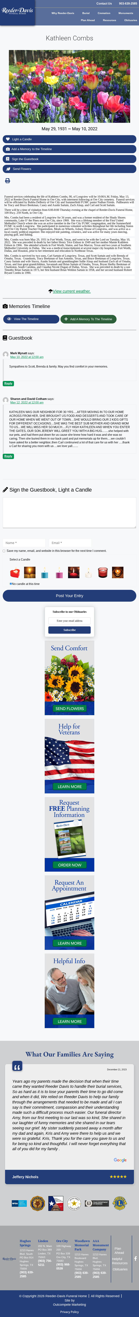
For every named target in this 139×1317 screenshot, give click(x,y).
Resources (109, 20)
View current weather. (72, 291)
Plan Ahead (88, 20)
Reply (8, 383)
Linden (43, 1241)
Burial (86, 13)
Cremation (104, 13)
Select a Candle (20, 559)
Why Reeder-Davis (63, 13)
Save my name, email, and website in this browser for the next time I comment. (56, 550)
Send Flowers (21, 169)
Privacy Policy (69, 1312)
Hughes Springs (25, 1243)
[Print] (7, 181)
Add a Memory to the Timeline (31, 149)
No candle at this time (26, 583)
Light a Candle (21, 139)
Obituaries (130, 20)
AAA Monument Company (101, 1245)
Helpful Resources (121, 1261)
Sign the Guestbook (25, 159)
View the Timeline (26, 319)
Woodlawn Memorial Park (82, 1245)
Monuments (126, 13)
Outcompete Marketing (69, 1304)
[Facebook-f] (135, 1258)
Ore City (62, 1241)
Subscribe (70, 629)
